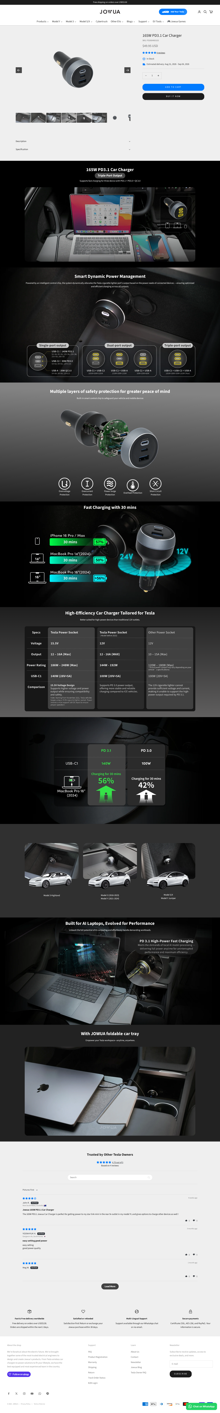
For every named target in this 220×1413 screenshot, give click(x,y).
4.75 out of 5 (117, 1162)
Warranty (92, 1362)
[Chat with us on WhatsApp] (201, 1406)
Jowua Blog (136, 1367)
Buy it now (173, 96)
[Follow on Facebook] (8, 1393)
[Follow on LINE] (47, 1393)
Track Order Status (96, 1377)
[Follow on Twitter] (16, 1393)
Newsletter (136, 1362)
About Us (135, 1351)
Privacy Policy (25, 1404)
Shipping (92, 1367)
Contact (134, 1357)
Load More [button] (110, 1286)
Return (91, 1372)
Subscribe (180, 1373)
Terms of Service (39, 1404)
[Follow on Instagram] (24, 1393)
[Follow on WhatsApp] (39, 1393)
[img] (29, 1198)
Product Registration (97, 1357)
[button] (149, 52)
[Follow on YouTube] (32, 1393)
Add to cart (173, 87)
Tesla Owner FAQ (138, 1372)
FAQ (90, 1351)
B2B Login (93, 1383)
